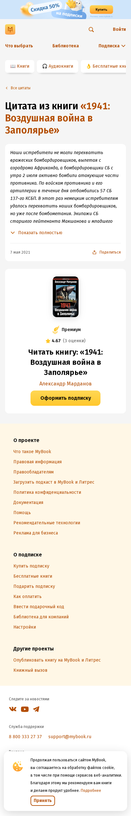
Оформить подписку (65, 398)
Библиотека (65, 46)
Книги (23, 66)
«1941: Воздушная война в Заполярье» (57, 118)
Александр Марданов (65, 384)
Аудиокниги (61, 66)
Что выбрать (19, 46)
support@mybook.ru (69, 736)
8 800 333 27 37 (25, 736)
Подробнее (91, 790)
